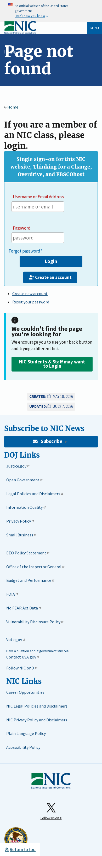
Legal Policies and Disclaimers (33, 493)
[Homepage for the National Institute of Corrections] (51, 781)
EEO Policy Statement (26, 552)
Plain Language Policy (26, 733)
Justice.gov (16, 466)
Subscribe (51, 441)
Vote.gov (14, 639)
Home (10, 52)
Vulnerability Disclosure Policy (33, 621)
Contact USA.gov (21, 657)
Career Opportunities (25, 692)
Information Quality (24, 507)
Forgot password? (25, 251)
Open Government (22, 479)
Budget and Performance (28, 580)
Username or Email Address (38, 197)
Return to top (23, 849)
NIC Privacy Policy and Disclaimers (36, 719)
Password (22, 228)
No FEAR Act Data (22, 607)
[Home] (20, 32)
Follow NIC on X (20, 668)
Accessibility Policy (23, 747)
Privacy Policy (18, 521)
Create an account (53, 277)
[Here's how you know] (51, 10)
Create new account (30, 293)
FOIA (10, 594)
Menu (94, 28)
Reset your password (30, 301)
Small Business (19, 534)
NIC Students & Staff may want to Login (52, 364)
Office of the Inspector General (33, 566)
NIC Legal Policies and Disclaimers (36, 706)
